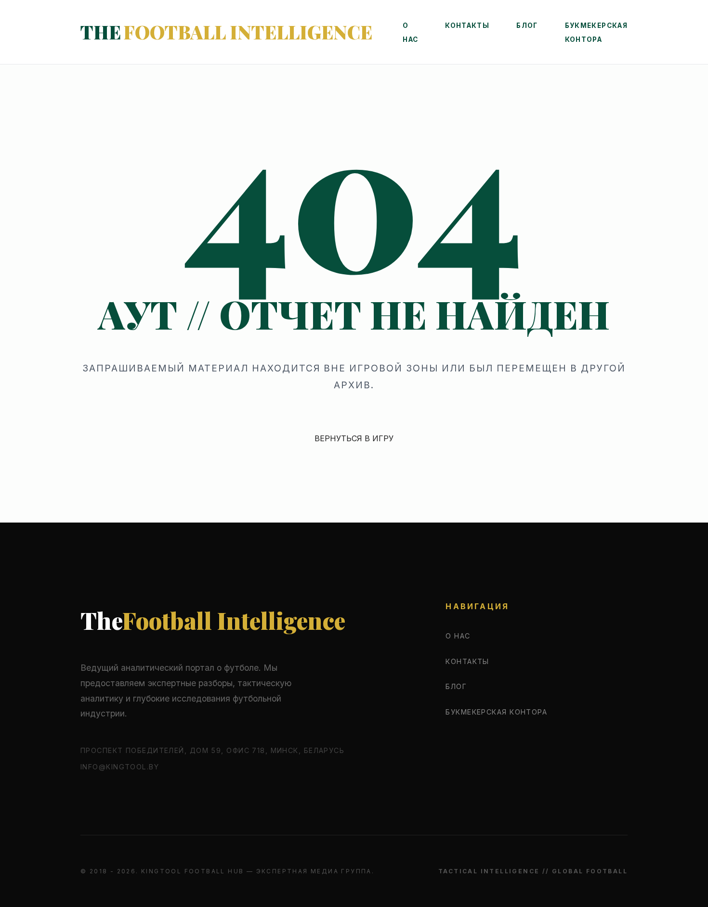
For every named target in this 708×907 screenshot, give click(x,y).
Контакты (467, 25)
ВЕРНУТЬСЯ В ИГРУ (354, 438)
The (226, 31)
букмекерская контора (496, 712)
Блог (527, 25)
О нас (458, 636)
